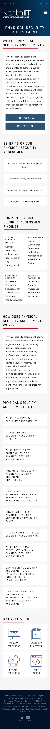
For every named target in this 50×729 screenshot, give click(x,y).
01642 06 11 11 (9, 3)
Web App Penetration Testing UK (17, 17)
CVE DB (33, 706)
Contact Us (25, 126)
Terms (43, 703)
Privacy (36, 703)
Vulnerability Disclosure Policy (16, 706)
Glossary (41, 706)
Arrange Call (41, 3)
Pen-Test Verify (25, 703)
